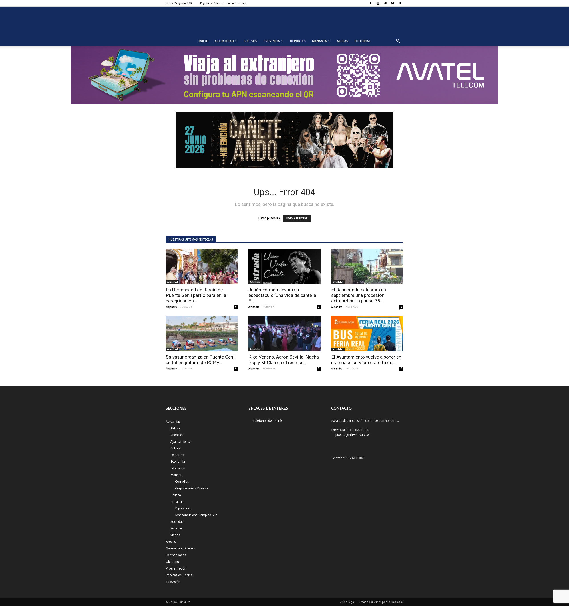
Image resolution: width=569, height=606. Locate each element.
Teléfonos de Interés (268, 420)
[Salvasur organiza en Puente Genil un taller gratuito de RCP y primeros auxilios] (202, 333)
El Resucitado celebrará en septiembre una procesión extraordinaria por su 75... (358, 295)
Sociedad (177, 521)
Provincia (271, 41)
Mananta (319, 41)
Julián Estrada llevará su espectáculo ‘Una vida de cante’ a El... (282, 295)
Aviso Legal (347, 602)
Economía (177, 461)
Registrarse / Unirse (211, 3)
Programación (176, 568)
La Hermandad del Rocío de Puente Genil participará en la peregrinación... (196, 295)
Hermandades (176, 555)
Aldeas (342, 41)
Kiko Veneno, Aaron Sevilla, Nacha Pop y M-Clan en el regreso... (283, 359)
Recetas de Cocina (179, 575)
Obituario (172, 561)
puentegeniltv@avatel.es (352, 434)
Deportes (298, 41)
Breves (171, 541)
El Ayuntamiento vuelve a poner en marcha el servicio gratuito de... (366, 359)
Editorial (362, 41)
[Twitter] (392, 3)
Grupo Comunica (236, 3)
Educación (177, 468)
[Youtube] (400, 3)
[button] (398, 41)
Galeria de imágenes (180, 548)
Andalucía (177, 435)
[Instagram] (378, 3)
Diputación (183, 508)
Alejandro (171, 307)
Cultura (175, 448)
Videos (175, 535)
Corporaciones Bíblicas (191, 488)
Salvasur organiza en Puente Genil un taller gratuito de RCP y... (201, 359)
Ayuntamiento (180, 441)
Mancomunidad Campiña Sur (196, 515)
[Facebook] (370, 3)
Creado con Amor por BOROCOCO (381, 602)
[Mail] (385, 3)
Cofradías (182, 481)
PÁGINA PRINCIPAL (296, 218)
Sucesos (250, 41)
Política (175, 495)
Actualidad (224, 41)
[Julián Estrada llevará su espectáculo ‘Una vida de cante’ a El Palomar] (284, 266)
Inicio (203, 41)
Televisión (173, 582)
